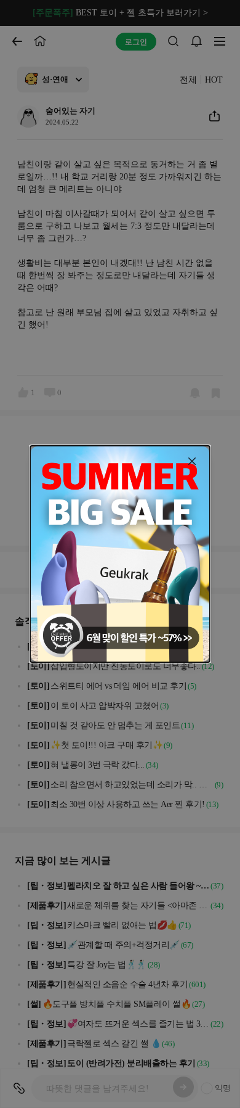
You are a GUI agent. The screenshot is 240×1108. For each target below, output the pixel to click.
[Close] (192, 461)
